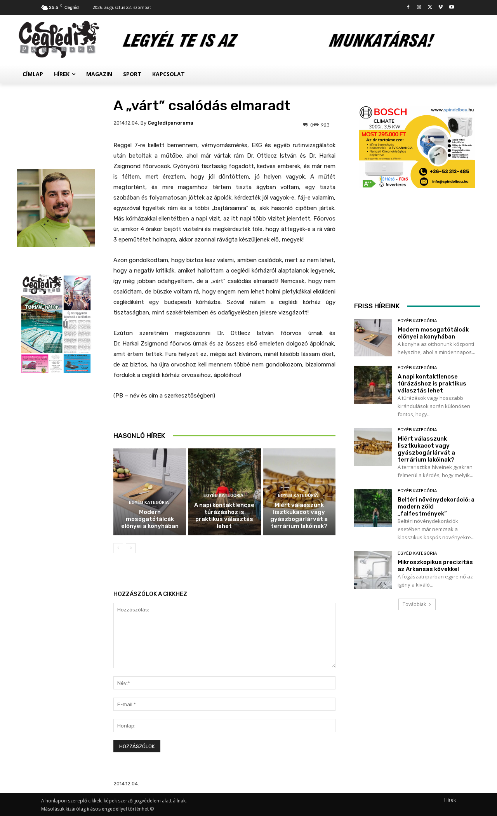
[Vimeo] (440, 7)
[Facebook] (408, 7)
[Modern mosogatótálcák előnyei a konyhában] (149, 492)
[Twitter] (430, 7)
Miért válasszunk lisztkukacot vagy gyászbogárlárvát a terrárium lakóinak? (299, 516)
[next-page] (131, 548)
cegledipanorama (170, 122)
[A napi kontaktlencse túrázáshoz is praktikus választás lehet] (373, 384)
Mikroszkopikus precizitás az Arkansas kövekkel (435, 566)
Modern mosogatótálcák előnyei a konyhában (150, 519)
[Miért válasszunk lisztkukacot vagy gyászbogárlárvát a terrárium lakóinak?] (373, 446)
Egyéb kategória (149, 502)
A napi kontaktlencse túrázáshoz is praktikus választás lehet (224, 516)
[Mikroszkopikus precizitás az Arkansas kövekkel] (373, 570)
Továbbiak (414, 604)
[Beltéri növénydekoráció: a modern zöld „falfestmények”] (373, 507)
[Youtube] (451, 7)
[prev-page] (118, 548)
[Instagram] (419, 7)
